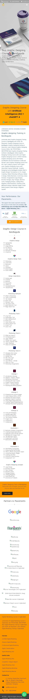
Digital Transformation (8, 648)
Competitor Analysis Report (10, 662)
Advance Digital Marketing (9, 642)
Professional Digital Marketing (10, 645)
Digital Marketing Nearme (9, 671)
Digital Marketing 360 (8, 652)
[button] (27, 5)
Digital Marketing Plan (8, 659)
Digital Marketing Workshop (9, 668)
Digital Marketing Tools (8, 665)
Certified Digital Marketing (9, 639)
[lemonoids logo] (3, 5)
